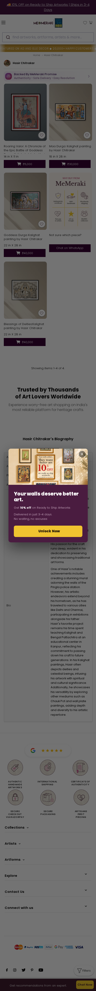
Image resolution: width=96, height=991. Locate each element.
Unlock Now (49, 531)
